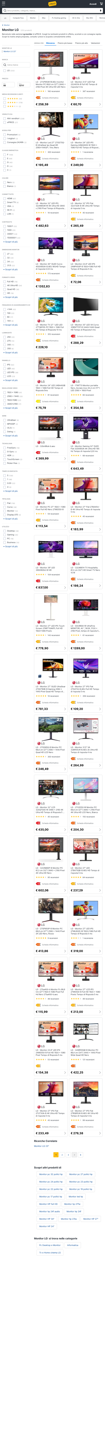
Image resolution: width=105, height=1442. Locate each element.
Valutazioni (95, 43)
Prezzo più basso (65, 43)
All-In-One (76, 18)
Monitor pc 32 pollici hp (51, 1174)
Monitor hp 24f (74, 1211)
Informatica (72, 1245)
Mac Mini (89, 18)
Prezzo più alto (81, 43)
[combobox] (52, 10)
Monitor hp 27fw (72, 1204)
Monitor (33, 18)
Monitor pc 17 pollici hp (50, 1196)
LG (5, 18)
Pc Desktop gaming (59, 18)
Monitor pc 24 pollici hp (51, 1181)
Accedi (93, 4)
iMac (44, 18)
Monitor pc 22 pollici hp (51, 1189)
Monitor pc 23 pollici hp (81, 1181)
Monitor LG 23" (10, 51)
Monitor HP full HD (48, 1204)
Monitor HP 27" (90, 1219)
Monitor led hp (76, 1196)
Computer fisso (18, 18)
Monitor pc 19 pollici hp (80, 1189)
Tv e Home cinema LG (50, 1252)
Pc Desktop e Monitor (50, 1245)
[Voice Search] (101, 10)
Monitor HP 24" (46, 1226)
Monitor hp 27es (69, 1219)
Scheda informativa (50, 98)
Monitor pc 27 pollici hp (80, 1174)
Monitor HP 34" (46, 1219)
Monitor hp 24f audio (49, 1211)
